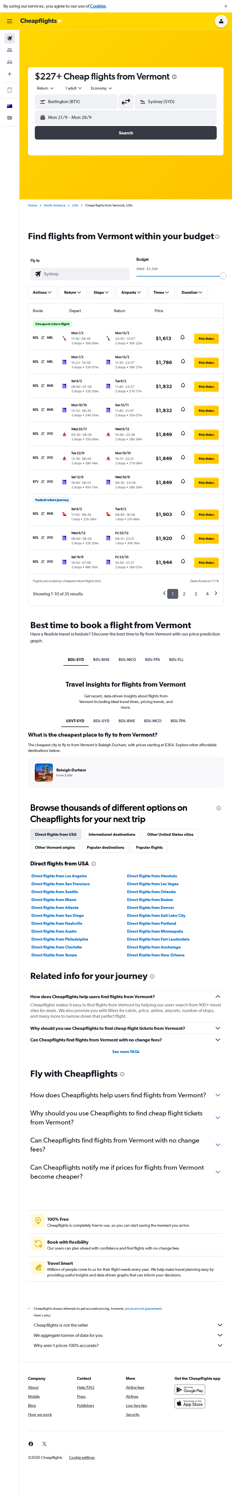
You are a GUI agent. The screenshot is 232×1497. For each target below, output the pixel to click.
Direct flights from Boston (150, 899)
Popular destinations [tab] (105, 847)
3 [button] (195, 594)
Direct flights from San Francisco (60, 884)
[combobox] (102, 88)
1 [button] (173, 594)
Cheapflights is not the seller (61, 1325)
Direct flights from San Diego (57, 915)
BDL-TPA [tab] (152, 659)
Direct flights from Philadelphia (59, 939)
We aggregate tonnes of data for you (68, 1335)
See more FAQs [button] (125, 1051)
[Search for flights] (9, 38)
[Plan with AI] (9, 74)
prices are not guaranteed (143, 1309)
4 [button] (207, 594)
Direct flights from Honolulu (152, 876)
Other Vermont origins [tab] (55, 847)
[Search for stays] (9, 50)
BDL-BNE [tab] (101, 659)
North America (54, 205)
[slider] (223, 276)
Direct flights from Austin (54, 931)
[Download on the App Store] (190, 1403)
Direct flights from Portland (151, 923)
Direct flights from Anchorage (154, 947)
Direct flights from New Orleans (155, 955)
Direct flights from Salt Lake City (156, 915)
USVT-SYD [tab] (75, 721)
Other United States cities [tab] (170, 834)
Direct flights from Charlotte (56, 947)
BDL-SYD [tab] (76, 659)
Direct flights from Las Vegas (153, 884)
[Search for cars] (9, 62)
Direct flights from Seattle (54, 891)
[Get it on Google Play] (190, 1390)
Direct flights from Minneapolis (155, 931)
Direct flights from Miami (53, 899)
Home (32, 205)
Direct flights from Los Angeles (59, 876)
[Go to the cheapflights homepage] (41, 21)
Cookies (98, 6)
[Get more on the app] (9, 90)
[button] (226, 6)
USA (75, 205)
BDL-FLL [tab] (176, 659)
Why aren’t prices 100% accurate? (66, 1345)
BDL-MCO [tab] (127, 659)
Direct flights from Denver (150, 907)
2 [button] (184, 594)
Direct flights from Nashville (56, 923)
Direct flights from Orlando (151, 891)
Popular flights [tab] (149, 847)
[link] (31, 1444)
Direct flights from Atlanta (55, 907)
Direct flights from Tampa (54, 955)
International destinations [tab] (112, 834)
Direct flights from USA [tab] (56, 834)
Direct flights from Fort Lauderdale (158, 939)
